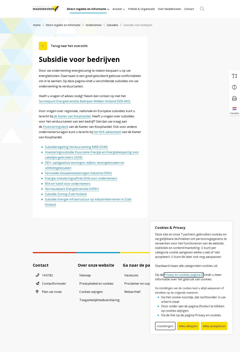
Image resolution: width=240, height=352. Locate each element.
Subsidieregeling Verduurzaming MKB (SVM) (76, 147)
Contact (189, 9)
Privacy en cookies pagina (182, 275)
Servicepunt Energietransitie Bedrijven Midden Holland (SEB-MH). (85, 101)
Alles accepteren (214, 326)
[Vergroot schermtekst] (234, 76)
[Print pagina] (234, 98)
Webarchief (132, 292)
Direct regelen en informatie (86, 9)
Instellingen (165, 326)
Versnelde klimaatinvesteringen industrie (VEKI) (78, 173)
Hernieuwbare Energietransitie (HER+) (72, 189)
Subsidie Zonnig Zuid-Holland (65, 194)
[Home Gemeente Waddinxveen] (46, 9)
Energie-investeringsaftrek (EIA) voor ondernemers (81, 178)
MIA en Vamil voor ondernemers (67, 184)
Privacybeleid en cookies (96, 283)
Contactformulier (54, 283)
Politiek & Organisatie (141, 9)
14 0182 (47, 275)
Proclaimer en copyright (141, 283)
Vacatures (131, 275)
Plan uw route (52, 292)
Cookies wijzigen (91, 292)
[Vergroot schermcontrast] (234, 87)
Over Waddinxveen (169, 9)
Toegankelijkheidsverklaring (99, 300)
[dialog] (191, 277)
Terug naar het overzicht (69, 46)
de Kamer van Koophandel (72, 116)
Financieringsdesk (55, 127)
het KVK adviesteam (107, 132)
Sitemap (85, 275)
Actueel (117, 9)
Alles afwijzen (188, 326)
